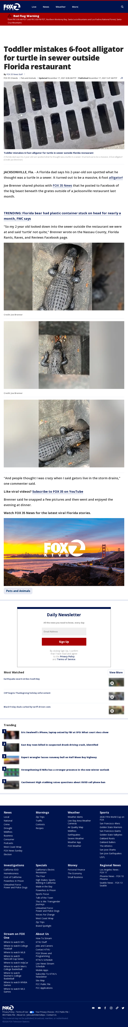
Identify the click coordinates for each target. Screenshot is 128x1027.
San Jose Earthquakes (111, 853)
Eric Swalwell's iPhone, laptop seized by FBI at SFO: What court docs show (64, 732)
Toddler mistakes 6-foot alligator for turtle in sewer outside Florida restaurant (49, 152)
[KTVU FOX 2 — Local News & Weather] (14, 6)
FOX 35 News (62, 185)
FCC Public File (43, 984)
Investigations (14, 865)
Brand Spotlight (43, 925)
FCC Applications (44, 987)
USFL (102, 857)
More (75, 6)
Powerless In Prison (14, 880)
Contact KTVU (43, 949)
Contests (40, 824)
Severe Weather (76, 838)
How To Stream (44, 938)
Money (72, 865)
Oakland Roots (107, 838)
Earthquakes (74, 834)
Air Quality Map (75, 827)
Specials (41, 865)
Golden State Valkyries (111, 834)
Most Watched (14, 672)
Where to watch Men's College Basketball (15, 968)
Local (6, 816)
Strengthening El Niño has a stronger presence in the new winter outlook (65, 769)
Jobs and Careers (44, 945)
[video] (116, 682)
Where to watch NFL (14, 942)
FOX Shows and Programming (44, 955)
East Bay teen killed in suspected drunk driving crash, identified (59, 744)
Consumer (9, 839)
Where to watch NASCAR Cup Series (14, 957)
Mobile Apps (42, 970)
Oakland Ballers (108, 842)
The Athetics (106, 845)
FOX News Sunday (13, 850)
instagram (111, 1007)
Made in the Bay (44, 886)
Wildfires (8, 831)
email (93, 1007)
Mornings (42, 812)
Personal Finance (76, 869)
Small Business (75, 877)
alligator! (116, 177)
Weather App (74, 842)
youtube (99, 1007)
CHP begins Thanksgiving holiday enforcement (27, 692)
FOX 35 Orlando (11, 78)
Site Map (40, 980)
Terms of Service (66, 659)
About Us (42, 934)
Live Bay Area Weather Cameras (79, 822)
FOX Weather (74, 845)
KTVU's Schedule (44, 959)
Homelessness (11, 873)
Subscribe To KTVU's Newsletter (46, 975)
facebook (105, 1007)
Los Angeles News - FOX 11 (110, 871)
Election (8, 854)
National (8, 820)
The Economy (75, 873)
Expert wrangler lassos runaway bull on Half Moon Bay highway (59, 757)
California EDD (11, 869)
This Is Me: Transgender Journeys (48, 903)
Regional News (110, 865)
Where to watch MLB (14, 952)
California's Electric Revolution (45, 871)
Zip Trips (40, 816)
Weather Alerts (75, 816)
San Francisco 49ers (110, 823)
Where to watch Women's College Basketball (12, 975)
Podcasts (8, 843)
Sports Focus (42, 893)
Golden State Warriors (111, 827)
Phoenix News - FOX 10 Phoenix (112, 877)
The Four (40, 876)
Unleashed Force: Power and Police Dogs (15, 886)
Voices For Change (45, 914)
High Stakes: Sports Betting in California (46, 881)
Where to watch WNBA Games (15, 984)
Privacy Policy (67, 656)
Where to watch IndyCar (16, 962)
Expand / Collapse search (122, 6)
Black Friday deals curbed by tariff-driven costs (27, 706)
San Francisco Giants (110, 830)
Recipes (40, 828)
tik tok (117, 1007)
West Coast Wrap (12, 846)
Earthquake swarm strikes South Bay (22, 678)
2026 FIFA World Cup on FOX (112, 818)
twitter (123, 1007)
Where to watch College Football (16, 947)
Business (8, 835)
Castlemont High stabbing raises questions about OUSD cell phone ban (63, 782)
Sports (104, 812)
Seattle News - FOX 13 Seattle (111, 884)
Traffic (39, 820)
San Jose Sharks (108, 849)
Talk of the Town (44, 897)
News (8, 812)
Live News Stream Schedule (45, 965)
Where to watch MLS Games (14, 990)
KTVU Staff (41, 942)
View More (116, 672)
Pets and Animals (28, 78)
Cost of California (12, 877)
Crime (7, 824)
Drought (8, 828)
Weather (74, 812)
